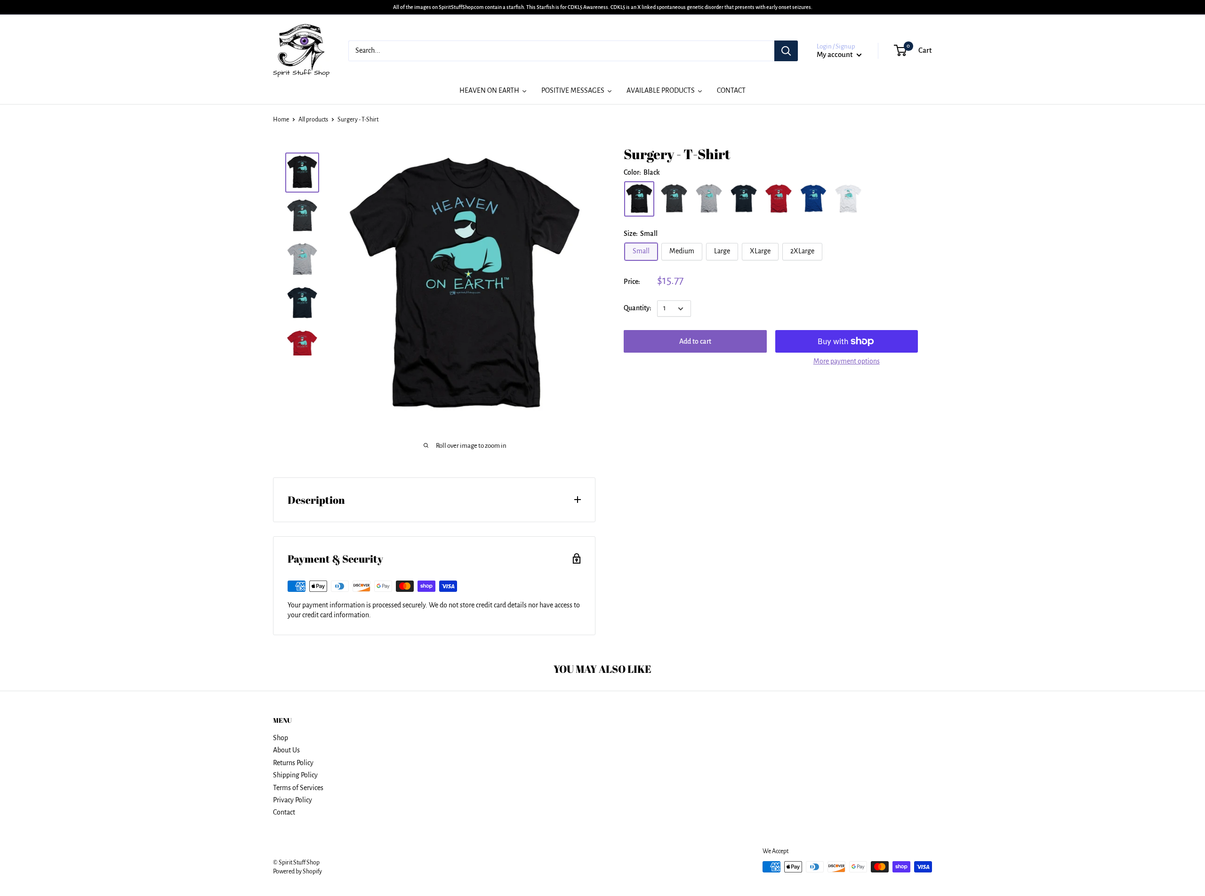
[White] (848, 199)
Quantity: (637, 308)
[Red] (778, 199)
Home (281, 119)
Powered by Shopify (297, 871)
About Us (286, 750)
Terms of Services (298, 787)
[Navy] (744, 199)
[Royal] (813, 199)
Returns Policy (293, 763)
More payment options (846, 361)
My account (835, 54)
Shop (280, 738)
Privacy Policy (292, 800)
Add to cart (695, 341)
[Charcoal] (674, 199)
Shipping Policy (295, 775)
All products (313, 119)
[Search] (786, 50)
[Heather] (709, 199)
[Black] (639, 199)
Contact (284, 812)
